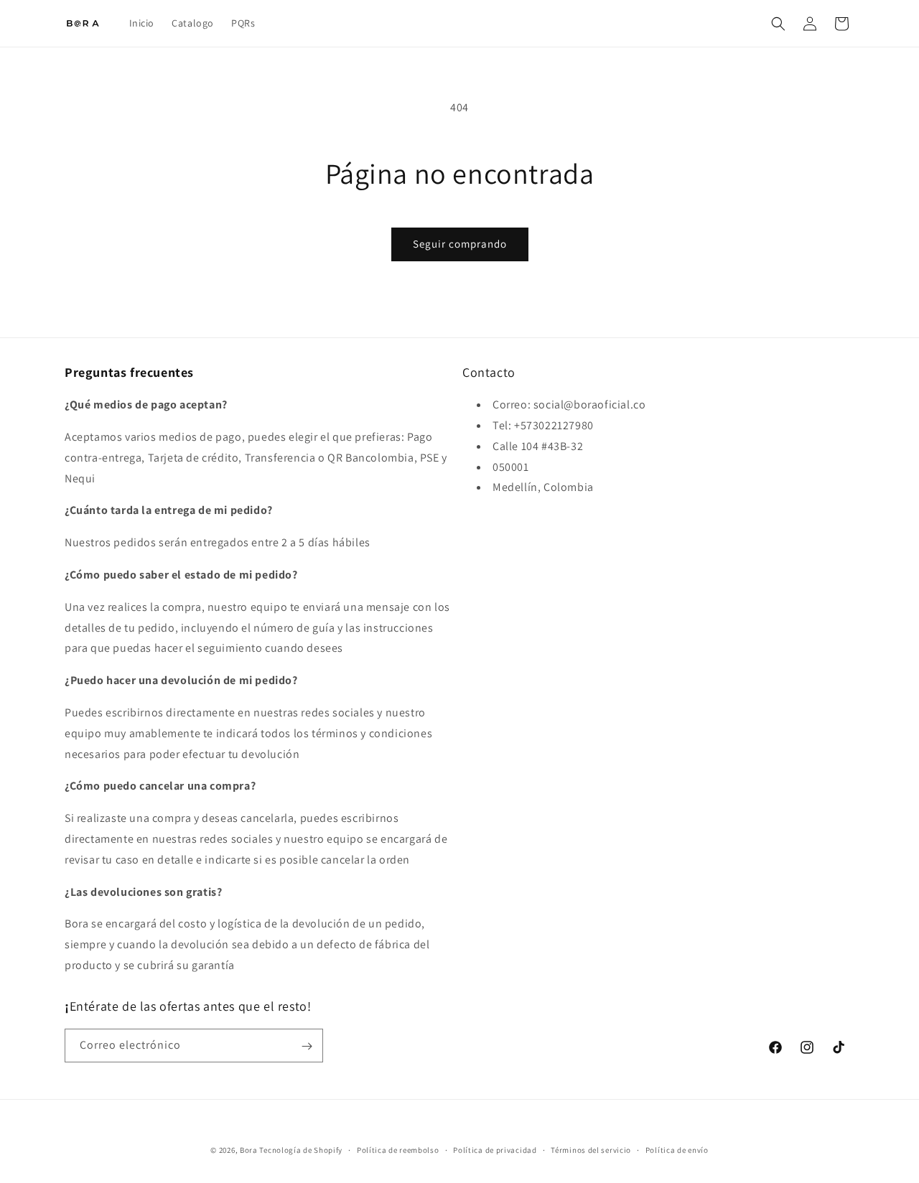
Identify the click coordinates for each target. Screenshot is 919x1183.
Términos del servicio (591, 1149)
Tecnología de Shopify (300, 1150)
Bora (249, 1150)
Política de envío (677, 1149)
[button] (778, 23)
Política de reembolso (398, 1149)
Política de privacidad (494, 1149)
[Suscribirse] (306, 1046)
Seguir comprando (460, 244)
